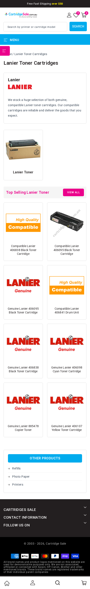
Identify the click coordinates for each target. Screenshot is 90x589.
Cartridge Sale (56, 543)
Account (32, 583)
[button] (83, 15)
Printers (17, 484)
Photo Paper (21, 476)
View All (73, 192)
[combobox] (35, 26)
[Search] (58, 583)
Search (78, 26)
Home (6, 583)
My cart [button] (84, 583)
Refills (16, 468)
